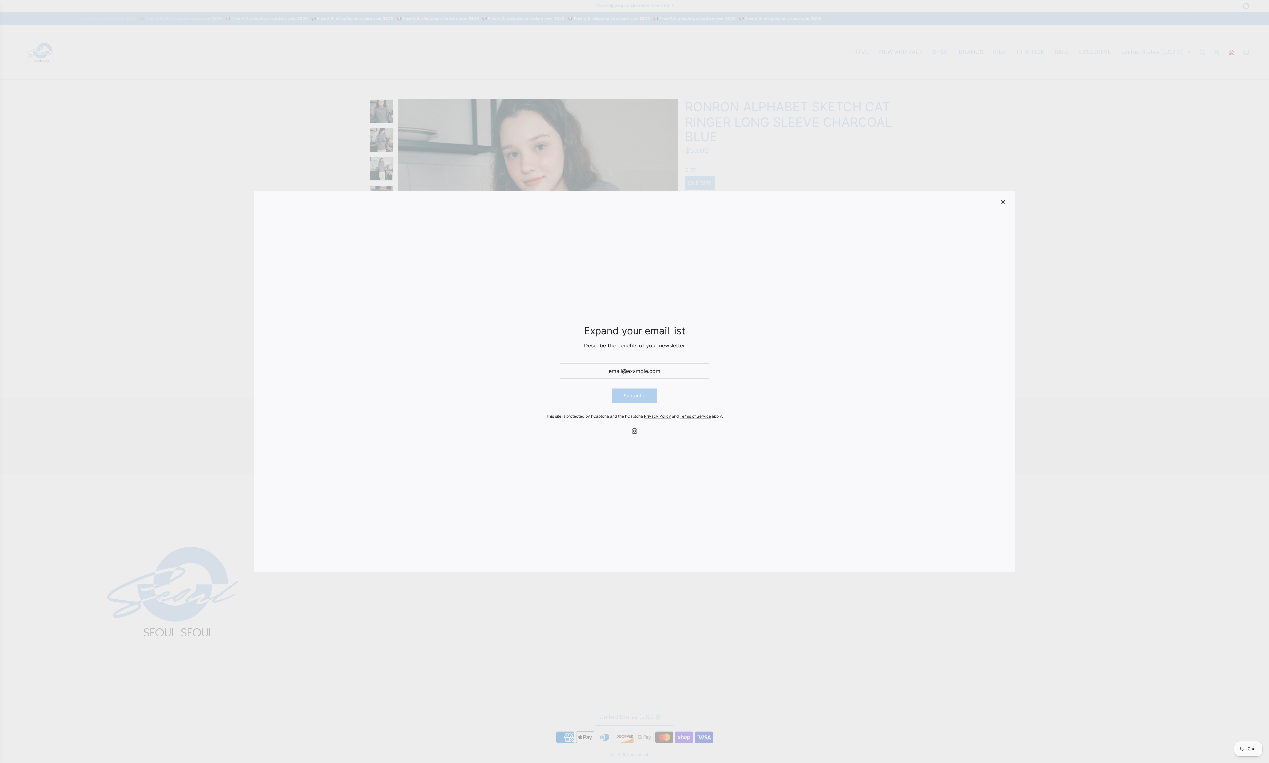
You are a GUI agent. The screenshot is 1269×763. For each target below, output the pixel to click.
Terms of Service (695, 415)
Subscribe (634, 395)
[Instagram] (634, 431)
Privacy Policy (657, 415)
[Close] (1003, 202)
